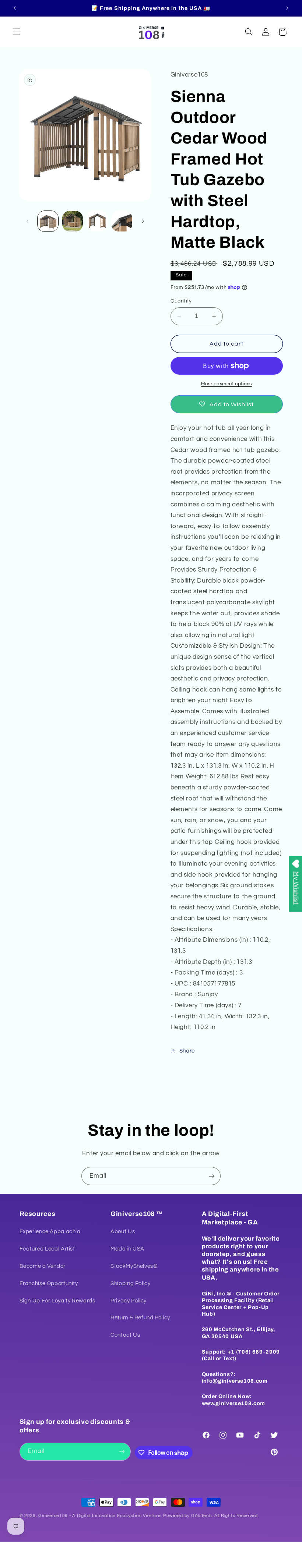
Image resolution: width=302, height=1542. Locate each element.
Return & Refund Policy (140, 1317)
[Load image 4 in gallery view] (121, 221)
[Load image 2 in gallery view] (72, 221)
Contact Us (125, 1335)
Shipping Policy (130, 1283)
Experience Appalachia (50, 1231)
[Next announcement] (287, 8)
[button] (16, 32)
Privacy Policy (128, 1301)
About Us (122, 1231)
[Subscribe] (211, 1176)
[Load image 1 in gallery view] (48, 221)
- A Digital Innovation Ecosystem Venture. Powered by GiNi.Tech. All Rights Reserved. (163, 1516)
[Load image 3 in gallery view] (97, 221)
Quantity (181, 301)
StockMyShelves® (134, 1266)
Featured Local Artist (47, 1249)
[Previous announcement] (15, 8)
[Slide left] (28, 221)
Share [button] (187, 1051)
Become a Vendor (43, 1266)
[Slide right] (143, 221)
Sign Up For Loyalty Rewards (57, 1301)
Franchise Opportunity (49, 1283)
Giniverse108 (53, 1516)
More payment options (226, 384)
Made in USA (127, 1249)
